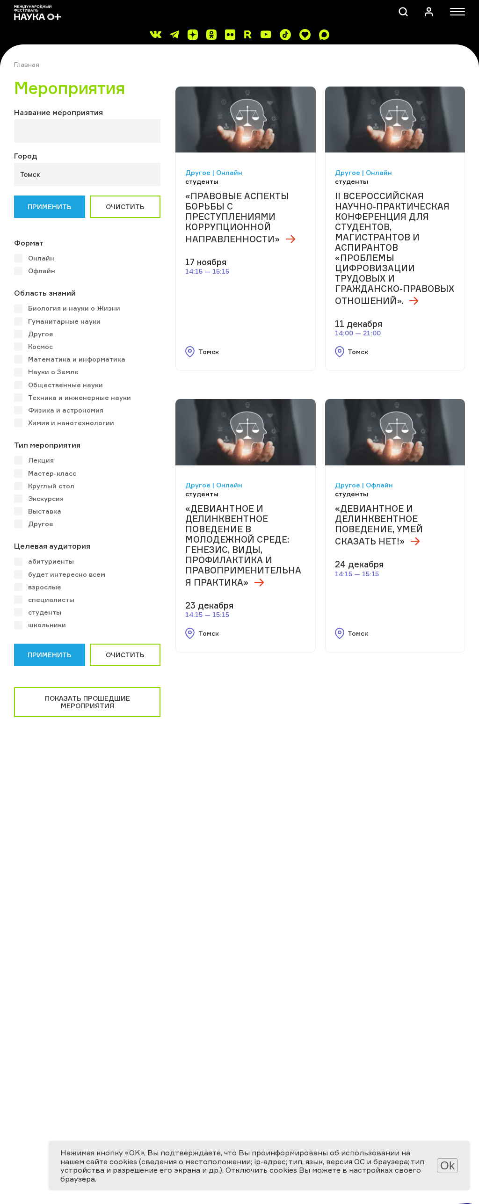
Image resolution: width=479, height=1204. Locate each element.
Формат (29, 243)
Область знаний (45, 293)
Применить (50, 206)
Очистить (125, 206)
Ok (447, 1165)
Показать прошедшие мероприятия (87, 702)
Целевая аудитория (52, 546)
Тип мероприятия (47, 445)
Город (25, 156)
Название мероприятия (58, 112)
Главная (26, 64)
